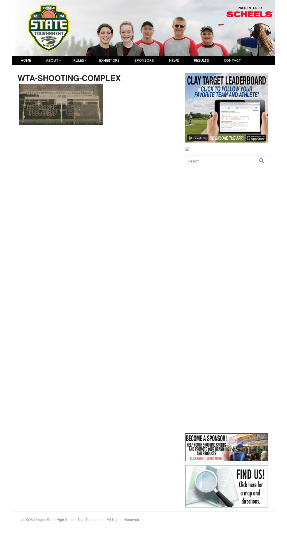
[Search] (261, 160)
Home (26, 60)
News (174, 60)
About (52, 60)
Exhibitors (109, 60)
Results (201, 60)
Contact (232, 60)
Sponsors (144, 60)
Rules (78, 60)
